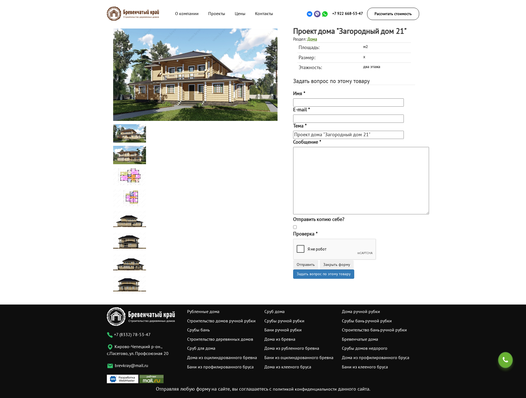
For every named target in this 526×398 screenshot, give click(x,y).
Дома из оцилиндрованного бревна (222, 357)
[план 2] (129, 198)
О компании (187, 13)
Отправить (306, 264)
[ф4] (129, 285)
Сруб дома (274, 311)
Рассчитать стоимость (393, 14)
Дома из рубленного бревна (291, 348)
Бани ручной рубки (283, 330)
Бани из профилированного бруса (220, 367)
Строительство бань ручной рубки (374, 330)
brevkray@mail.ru (131, 365)
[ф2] (129, 241)
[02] (129, 155)
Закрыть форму (336, 264)
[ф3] (129, 263)
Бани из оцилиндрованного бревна (298, 357)
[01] (195, 74)
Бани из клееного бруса (365, 367)
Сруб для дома (201, 348)
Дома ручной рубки (361, 311)
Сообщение (307, 142)
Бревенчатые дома (360, 339)
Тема (300, 126)
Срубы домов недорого (364, 348)
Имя (299, 93)
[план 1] (129, 176)
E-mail (301, 110)
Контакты (264, 13)
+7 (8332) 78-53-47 (132, 334)
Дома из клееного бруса (287, 367)
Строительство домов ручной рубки (221, 321)
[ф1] (129, 220)
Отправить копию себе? (318, 219)
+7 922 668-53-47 (347, 13)
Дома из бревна (279, 339)
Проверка (305, 234)
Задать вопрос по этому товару (324, 274)
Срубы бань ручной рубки (367, 321)
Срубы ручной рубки (284, 321)
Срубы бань (198, 330)
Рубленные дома (203, 311)
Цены (240, 13)
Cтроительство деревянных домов (220, 339)
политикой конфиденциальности (305, 389)
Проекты (216, 13)
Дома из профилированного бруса (375, 357)
